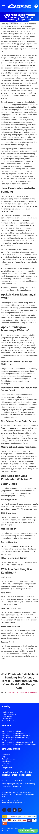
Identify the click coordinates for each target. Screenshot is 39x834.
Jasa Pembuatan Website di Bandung (22, 692)
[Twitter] (9, 810)
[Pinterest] (20, 810)
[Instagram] (14, 810)
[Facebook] (4, 810)
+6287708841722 (12, 800)
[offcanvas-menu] (3, 6)
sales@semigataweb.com (16, 802)
